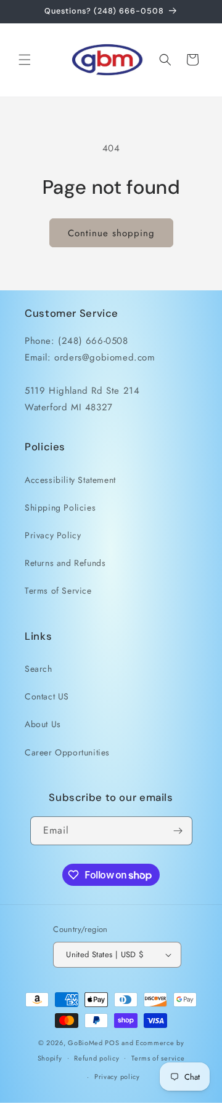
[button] (24, 59)
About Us (43, 724)
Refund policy (96, 1058)
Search (38, 669)
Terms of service (157, 1058)
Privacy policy (117, 1076)
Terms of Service (58, 590)
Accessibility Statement (70, 480)
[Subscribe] (178, 830)
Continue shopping (111, 233)
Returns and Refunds (65, 563)
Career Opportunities (67, 752)
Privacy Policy (53, 535)
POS (112, 1043)
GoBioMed (85, 1043)
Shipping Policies (60, 507)
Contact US (47, 696)
